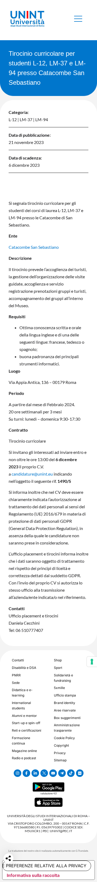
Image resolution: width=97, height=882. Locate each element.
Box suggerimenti (67, 718)
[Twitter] (44, 773)
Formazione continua (21, 740)
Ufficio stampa (65, 695)
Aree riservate (65, 710)
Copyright (61, 745)
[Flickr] (80, 773)
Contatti (18, 660)
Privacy (60, 753)
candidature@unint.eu (32, 473)
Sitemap (60, 760)
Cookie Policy (64, 738)
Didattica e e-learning (22, 692)
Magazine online (24, 751)
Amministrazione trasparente (67, 727)
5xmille (59, 688)
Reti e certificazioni (26, 730)
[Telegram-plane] (62, 773)
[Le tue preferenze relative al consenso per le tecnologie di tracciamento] (92, 662)
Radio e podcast (24, 758)
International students (21, 705)
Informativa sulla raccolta (33, 875)
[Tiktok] (71, 773)
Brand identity (64, 703)
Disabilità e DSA (24, 668)
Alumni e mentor (24, 716)
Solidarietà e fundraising (63, 678)
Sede (16, 683)
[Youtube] (53, 773)
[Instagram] (17, 773)
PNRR (16, 675)
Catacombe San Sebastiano (34, 247)
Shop (58, 660)
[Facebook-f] (26, 773)
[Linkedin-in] (35, 773)
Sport (58, 668)
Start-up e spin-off (26, 723)
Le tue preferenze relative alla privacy (44, 865)
